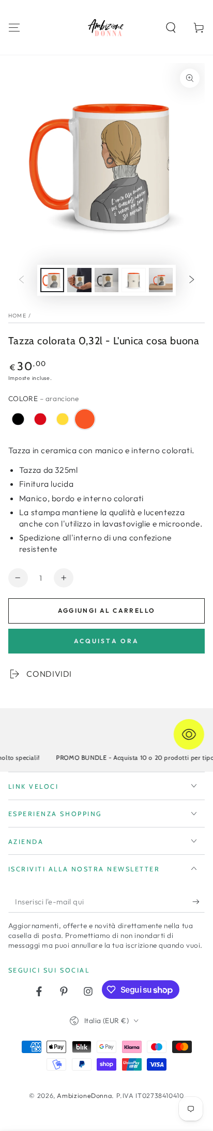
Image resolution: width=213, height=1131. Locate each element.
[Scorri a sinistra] (21, 280)
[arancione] (85, 419)
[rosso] (40, 419)
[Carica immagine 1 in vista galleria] (52, 280)
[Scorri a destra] (192, 280)
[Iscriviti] (198, 902)
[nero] (18, 419)
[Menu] (14, 27)
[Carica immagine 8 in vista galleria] (161, 280)
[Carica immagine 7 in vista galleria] (133, 280)
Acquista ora (107, 641)
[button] (171, 27)
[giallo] (62, 419)
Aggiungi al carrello (107, 610)
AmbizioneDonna (84, 1095)
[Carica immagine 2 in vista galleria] (79, 280)
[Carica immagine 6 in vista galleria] (106, 280)
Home (17, 315)
